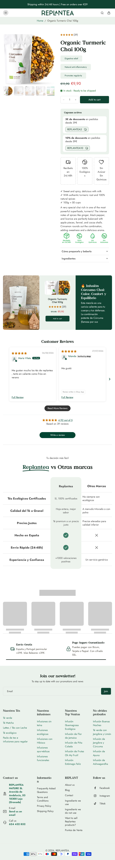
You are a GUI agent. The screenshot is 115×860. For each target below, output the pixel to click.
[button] (94, 99)
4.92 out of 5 (65, 420)
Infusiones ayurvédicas (43, 749)
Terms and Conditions (43, 799)
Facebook (105, 788)
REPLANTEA (62, 850)
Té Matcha (8, 723)
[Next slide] (109, 379)
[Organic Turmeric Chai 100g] (57, 288)
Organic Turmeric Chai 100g (57, 301)
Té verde (7, 718)
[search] (102, 13)
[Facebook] (96, 788)
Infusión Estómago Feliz (73, 762)
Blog (67, 790)
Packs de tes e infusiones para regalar (15, 739)
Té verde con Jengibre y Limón (102, 732)
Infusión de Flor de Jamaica (73, 735)
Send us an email (15, 813)
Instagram (105, 796)
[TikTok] (96, 803)
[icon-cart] (108, 13)
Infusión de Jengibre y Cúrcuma (99, 742)
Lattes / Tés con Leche (15, 727)
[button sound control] (35, 326)
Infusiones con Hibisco (44, 740)
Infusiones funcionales (43, 758)
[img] (19, 353)
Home (40, 20)
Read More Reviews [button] (57, 408)
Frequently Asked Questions (46, 790)
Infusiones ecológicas (42, 732)
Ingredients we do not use (73, 811)
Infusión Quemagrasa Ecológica (72, 725)
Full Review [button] (18, 397)
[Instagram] (96, 795)
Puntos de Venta (73, 830)
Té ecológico (9, 733)
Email (10, 691)
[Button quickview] (66, 290)
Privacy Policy (44, 806)
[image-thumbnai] (8, 91)
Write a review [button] (57, 435)
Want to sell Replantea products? (71, 821)
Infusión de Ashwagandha (100, 762)
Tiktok (102, 803)
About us (70, 785)
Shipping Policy (45, 811)
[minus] (64, 100)
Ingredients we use (73, 802)
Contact (69, 795)
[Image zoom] (29, 59)
